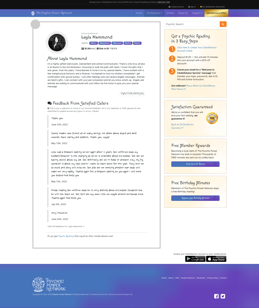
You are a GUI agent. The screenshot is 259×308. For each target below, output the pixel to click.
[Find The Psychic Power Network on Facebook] (216, 296)
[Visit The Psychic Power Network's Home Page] (48, 284)
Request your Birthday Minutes (195, 198)
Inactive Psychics (188, 278)
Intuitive (128, 43)
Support (196, 13)
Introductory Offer (216, 13)
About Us (183, 13)
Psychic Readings (66, 236)
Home (139, 13)
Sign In (193, 7)
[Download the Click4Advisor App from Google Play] (195, 258)
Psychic (137, 43)
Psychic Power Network (61, 294)
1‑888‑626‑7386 (163, 2)
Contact (223, 278)
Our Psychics (153, 13)
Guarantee (213, 7)
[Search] (223, 24)
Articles (170, 13)
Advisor (94, 43)
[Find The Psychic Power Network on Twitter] (223, 296)
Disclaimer (201, 278)
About (170, 278)
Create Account (177, 7)
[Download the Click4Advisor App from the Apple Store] (216, 258)
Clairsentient (105, 43)
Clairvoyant (117, 43)
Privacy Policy (212, 278)
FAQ (177, 278)
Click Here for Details (195, 164)
